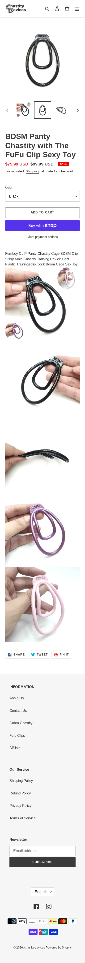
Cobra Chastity (21, 723)
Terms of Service (22, 818)
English (41, 892)
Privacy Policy (20, 805)
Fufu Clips (17, 735)
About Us (16, 698)
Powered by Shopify (59, 947)
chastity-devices (34, 947)
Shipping (32, 171)
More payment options (42, 237)
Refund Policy (20, 793)
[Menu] (77, 9)
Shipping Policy (21, 781)
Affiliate (15, 748)
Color (8, 187)
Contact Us (18, 710)
